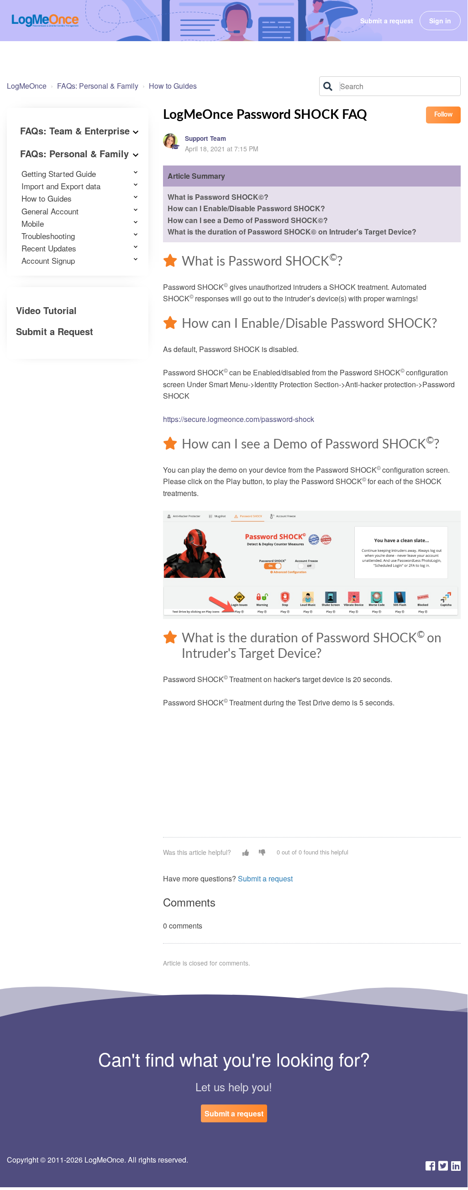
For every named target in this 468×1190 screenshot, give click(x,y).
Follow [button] (443, 115)
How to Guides (173, 85)
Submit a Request (54, 331)
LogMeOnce (27, 85)
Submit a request (386, 20)
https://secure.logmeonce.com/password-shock (238, 419)
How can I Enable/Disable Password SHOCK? (246, 208)
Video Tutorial (46, 310)
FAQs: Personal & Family (97, 85)
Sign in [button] (440, 20)
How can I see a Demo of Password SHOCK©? (248, 220)
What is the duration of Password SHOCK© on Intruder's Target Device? (292, 231)
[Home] (45, 20)
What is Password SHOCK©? (218, 197)
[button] (245, 852)
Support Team (205, 138)
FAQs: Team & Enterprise (75, 130)
